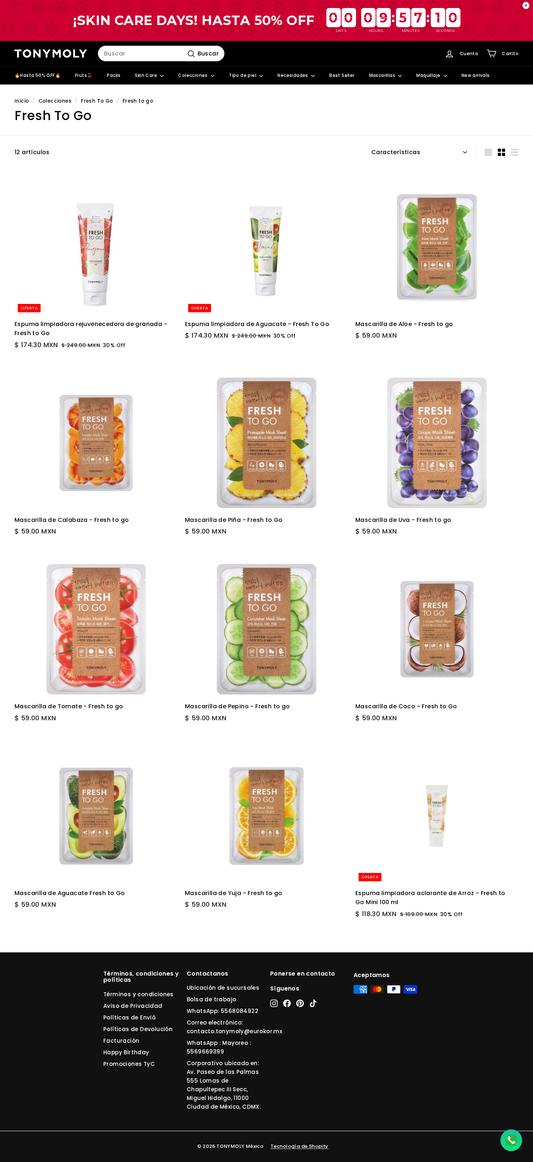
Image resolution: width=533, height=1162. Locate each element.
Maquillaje (428, 75)
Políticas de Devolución (138, 1029)
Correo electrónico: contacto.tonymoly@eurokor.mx (234, 1027)
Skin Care (146, 75)
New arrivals (476, 75)
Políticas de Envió (129, 1017)
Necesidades (293, 75)
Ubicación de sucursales (223, 988)
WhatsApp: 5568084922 (222, 1011)
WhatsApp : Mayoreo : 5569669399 (219, 1047)
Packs (113, 75)
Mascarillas (383, 75)
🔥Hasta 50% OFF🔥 (38, 75)
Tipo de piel (243, 75)
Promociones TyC (129, 1064)
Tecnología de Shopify (299, 1146)
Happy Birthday (126, 1052)
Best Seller (341, 75)
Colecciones (193, 75)
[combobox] (161, 54)
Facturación (121, 1040)
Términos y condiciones (138, 994)
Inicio (22, 101)
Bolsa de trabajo (211, 999)
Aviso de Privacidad (132, 1006)
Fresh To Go (97, 101)
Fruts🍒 (83, 75)
